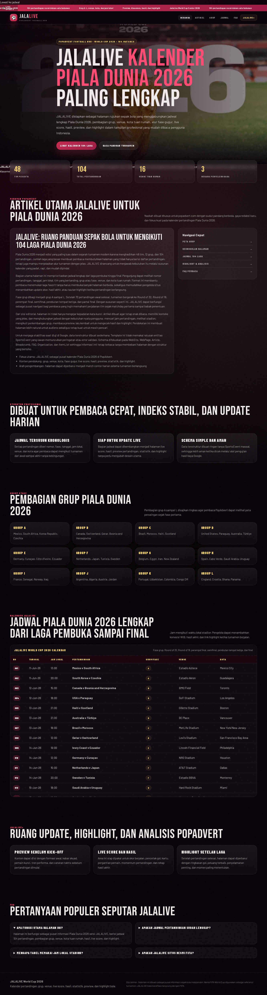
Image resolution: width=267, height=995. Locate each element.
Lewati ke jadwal (10, 2)
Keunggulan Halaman (217, 248)
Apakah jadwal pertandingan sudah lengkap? (176, 927)
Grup (212, 17)
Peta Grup (217, 241)
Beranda (185, 17)
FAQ (236, 17)
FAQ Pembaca (217, 271)
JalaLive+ (249, 17)
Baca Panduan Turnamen (118, 145)
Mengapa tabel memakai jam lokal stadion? (50, 953)
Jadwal (225, 17)
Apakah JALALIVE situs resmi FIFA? (168, 953)
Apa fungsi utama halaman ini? (40, 927)
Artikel (199, 17)
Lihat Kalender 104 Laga (76, 145)
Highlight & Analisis (217, 263)
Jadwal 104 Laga (217, 256)
